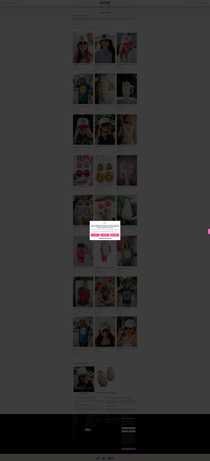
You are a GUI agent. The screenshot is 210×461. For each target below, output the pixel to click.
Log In (95, 235)
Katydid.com (115, 231)
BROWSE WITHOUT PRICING (105, 238)
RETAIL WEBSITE (114, 235)
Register (105, 235)
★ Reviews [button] (209, 231)
